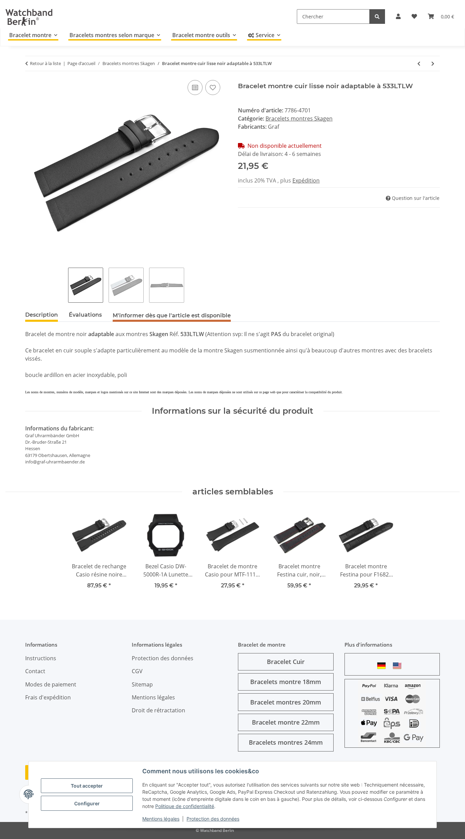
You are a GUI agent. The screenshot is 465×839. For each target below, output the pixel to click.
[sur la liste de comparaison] (195, 87)
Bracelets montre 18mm (285, 682)
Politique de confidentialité (184, 806)
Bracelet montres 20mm (285, 702)
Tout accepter (87, 786)
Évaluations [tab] (85, 315)
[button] (398, 16)
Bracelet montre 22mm (286, 722)
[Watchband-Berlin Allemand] (383, 665)
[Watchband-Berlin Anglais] (399, 665)
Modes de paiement (50, 684)
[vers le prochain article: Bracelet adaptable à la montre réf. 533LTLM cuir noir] (433, 63)
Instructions (40, 658)
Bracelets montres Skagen (299, 118)
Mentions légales (160, 819)
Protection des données (213, 819)
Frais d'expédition (48, 697)
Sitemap (142, 684)
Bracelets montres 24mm (286, 742)
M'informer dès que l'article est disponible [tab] (172, 315)
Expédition (306, 180)
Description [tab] (41, 315)
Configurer (87, 803)
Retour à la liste (45, 63)
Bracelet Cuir (286, 662)
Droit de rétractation (158, 710)
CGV (137, 671)
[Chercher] (377, 16)
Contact (35, 671)
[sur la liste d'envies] (212, 87)
